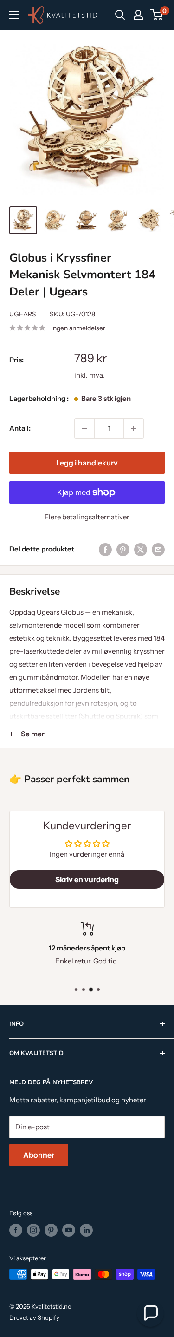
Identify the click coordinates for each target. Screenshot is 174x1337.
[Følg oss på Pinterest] (51, 1230)
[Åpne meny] (14, 15)
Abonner (38, 1155)
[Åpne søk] (120, 15)
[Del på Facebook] (105, 549)
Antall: (20, 428)
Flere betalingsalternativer (87, 516)
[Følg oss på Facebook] (15, 1230)
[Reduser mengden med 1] (84, 428)
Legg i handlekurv (87, 462)
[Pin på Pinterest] (122, 549)
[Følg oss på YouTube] (68, 1230)
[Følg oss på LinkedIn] (86, 1230)
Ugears (22, 314)
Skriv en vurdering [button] (87, 879)
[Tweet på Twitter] (140, 549)
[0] (157, 14)
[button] (150, 1313)
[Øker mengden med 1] (133, 428)
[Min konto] (138, 15)
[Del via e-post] (158, 549)
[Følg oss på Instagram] (33, 1230)
